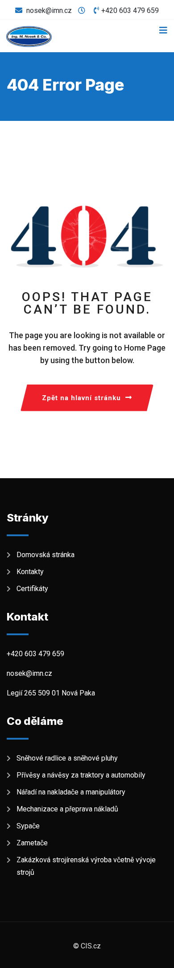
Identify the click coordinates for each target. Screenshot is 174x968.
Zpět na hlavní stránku (81, 398)
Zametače (34, 843)
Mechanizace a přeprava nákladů (67, 809)
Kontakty (30, 571)
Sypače (30, 826)
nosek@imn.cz (49, 10)
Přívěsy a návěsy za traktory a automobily (83, 775)
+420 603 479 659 (130, 10)
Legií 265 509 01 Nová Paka (51, 693)
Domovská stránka (46, 554)
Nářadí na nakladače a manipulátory (71, 792)
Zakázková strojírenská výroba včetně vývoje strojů (86, 866)
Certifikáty (32, 588)
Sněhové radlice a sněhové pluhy (67, 758)
